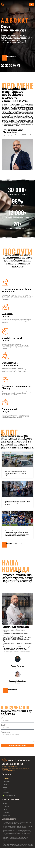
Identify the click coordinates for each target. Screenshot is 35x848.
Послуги (5, 784)
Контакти (6, 793)
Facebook (6, 812)
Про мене (6, 781)
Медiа (5, 787)
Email (3, 725)
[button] (13, 4)
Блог (4, 790)
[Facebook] (2, 65)
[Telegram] (10, 65)
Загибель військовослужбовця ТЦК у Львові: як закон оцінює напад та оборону (17, 502)
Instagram (6, 815)
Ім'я (2, 718)
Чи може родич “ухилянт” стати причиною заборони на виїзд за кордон (15, 473)
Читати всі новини (14, 543)
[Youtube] (6, 65)
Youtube (5, 804)
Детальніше (11, 56)
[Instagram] (14, 65)
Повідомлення (6, 732)
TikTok (5, 809)
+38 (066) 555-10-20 (12, 764)
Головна (6, 779)
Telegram (6, 806)
